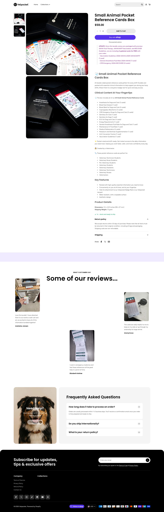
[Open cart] (149, 4)
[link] (35, 422)
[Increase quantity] (104, 31)
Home (36, 4)
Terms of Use (123, 465)
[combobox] (129, 4)
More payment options (115, 42)
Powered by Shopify (34, 506)
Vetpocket (22, 506)
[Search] (142, 4)
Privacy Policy (133, 465)
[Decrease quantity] (97, 31)
